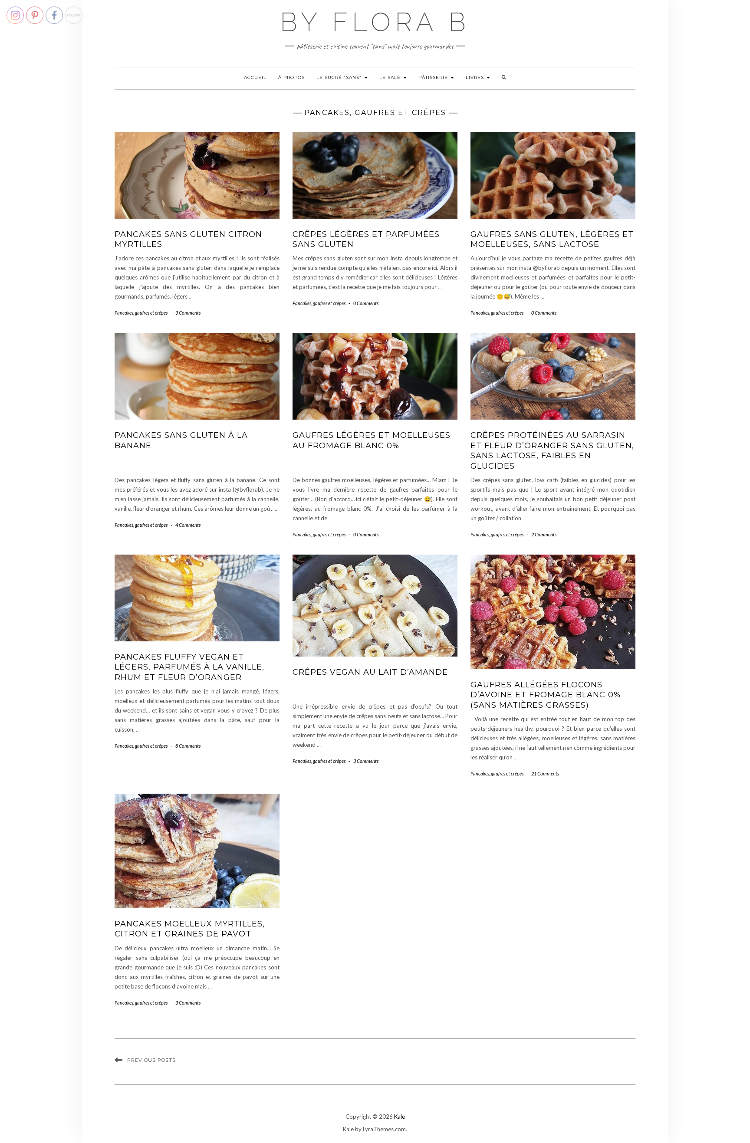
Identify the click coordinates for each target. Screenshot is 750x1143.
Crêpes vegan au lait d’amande (370, 672)
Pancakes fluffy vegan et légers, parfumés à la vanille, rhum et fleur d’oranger (189, 667)
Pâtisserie (434, 77)
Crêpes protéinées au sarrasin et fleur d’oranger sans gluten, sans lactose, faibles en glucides (552, 450)
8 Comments (188, 746)
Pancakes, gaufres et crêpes (141, 312)
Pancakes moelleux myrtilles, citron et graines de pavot (190, 929)
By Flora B (375, 22)
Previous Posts (151, 1060)
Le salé (390, 77)
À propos (291, 77)
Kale (399, 1116)
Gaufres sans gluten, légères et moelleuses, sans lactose (552, 239)
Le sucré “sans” (339, 77)
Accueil (255, 77)
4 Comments (188, 525)
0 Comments (365, 303)
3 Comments (188, 312)
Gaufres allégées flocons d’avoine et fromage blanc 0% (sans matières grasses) (545, 695)
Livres (476, 77)
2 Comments (543, 534)
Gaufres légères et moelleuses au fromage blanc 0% (372, 440)
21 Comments (545, 773)
